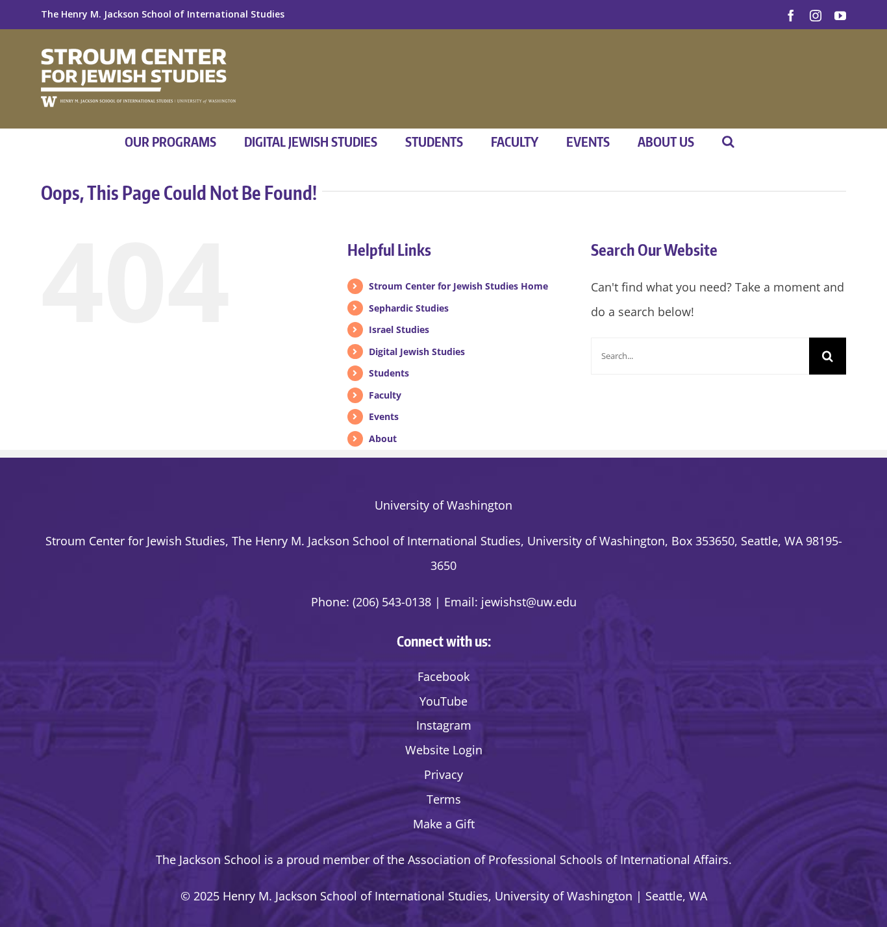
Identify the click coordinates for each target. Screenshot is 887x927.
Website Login (443, 750)
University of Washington (443, 505)
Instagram (443, 725)
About (383, 438)
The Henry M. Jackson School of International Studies (162, 14)
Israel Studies (399, 329)
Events (384, 416)
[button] (728, 141)
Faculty (385, 395)
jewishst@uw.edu (529, 602)
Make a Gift (444, 824)
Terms (444, 799)
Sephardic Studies (409, 308)
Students (389, 373)
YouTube (443, 701)
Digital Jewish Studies (417, 351)
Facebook (443, 676)
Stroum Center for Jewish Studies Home (458, 286)
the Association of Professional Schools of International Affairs (558, 859)
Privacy (443, 774)
